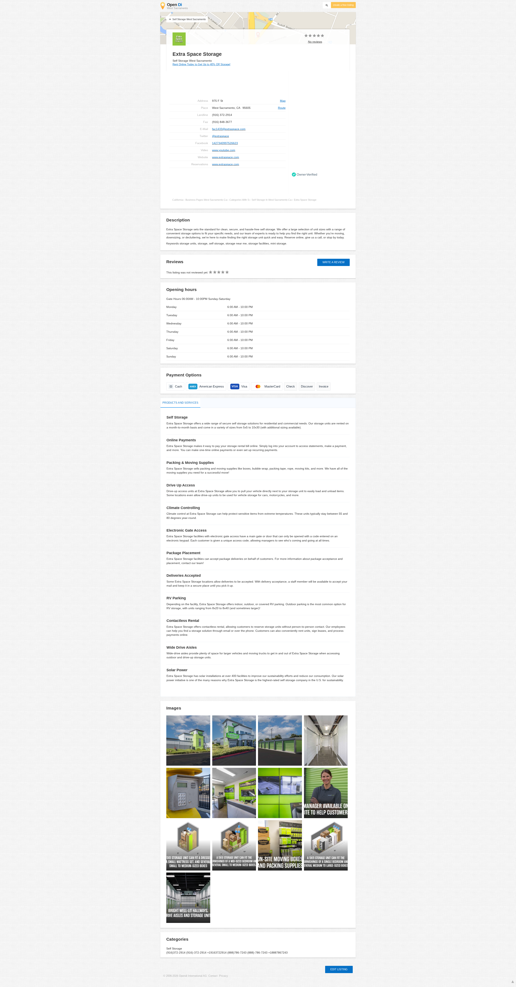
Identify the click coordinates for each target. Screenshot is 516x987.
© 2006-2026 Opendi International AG (185, 976)
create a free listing (343, 5)
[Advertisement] (227, 181)
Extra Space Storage (305, 199)
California (177, 199)
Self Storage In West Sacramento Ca (271, 199)
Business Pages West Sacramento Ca (206, 199)
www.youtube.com (223, 150)
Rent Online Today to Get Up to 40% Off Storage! (201, 64)
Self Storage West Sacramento (189, 19)
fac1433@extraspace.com (229, 129)
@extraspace (220, 136)
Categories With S (239, 199)
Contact (212, 976)
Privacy (223, 976)
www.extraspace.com (225, 157)
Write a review (333, 262)
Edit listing (338, 969)
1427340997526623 (225, 143)
